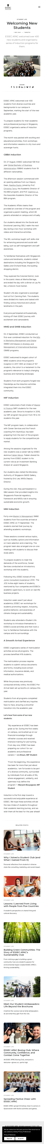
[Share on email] (32, 87)
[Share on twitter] (14, 87)
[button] (39, 7)
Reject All (9, 1138)
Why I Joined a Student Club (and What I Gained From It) (22, 858)
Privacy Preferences (9, 1135)
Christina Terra (10, 189)
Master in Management (23, 516)
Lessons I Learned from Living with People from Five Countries (21, 904)
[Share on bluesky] (27, 87)
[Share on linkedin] (22, 87)
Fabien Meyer (17, 455)
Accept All (20, 1138)
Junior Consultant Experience (16, 580)
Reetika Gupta (15, 185)
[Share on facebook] (11, 87)
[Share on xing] (30, 87)
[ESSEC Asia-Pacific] (8, 7)
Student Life (22, 19)
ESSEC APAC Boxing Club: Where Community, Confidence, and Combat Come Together (21, 1052)
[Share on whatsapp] (24, 87)
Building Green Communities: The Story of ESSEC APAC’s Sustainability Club (22, 952)
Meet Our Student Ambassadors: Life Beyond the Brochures (22, 1005)
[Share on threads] (16, 87)
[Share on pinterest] (19, 87)
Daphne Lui (33, 192)
